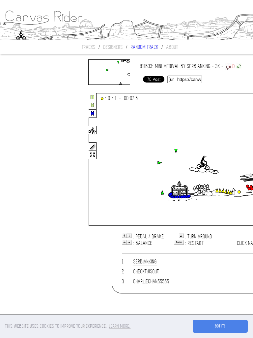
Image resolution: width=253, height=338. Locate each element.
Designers (113, 47)
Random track (144, 47)
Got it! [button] (220, 326)
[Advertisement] (27, 160)
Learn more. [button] (119, 326)
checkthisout (146, 271)
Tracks (89, 47)
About (172, 47)
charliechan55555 (151, 281)
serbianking (199, 66)
